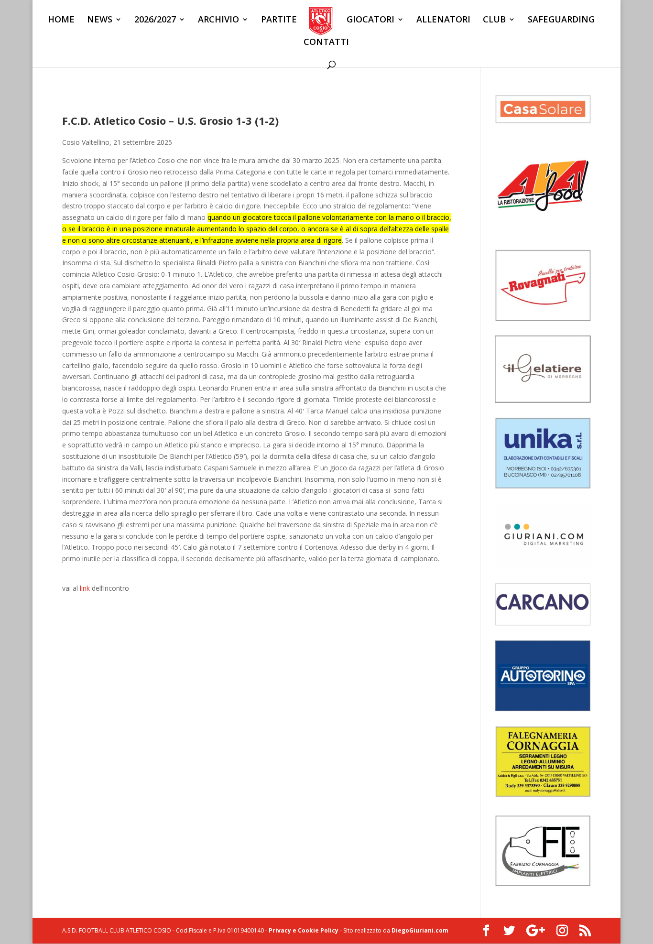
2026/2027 (155, 20)
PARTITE (279, 20)
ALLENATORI (443, 20)
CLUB (494, 20)
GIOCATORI (370, 20)
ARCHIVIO (218, 20)
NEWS (99, 20)
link (85, 588)
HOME (61, 20)
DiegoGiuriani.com (420, 930)
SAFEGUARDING (561, 20)
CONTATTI (326, 42)
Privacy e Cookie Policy (303, 930)
